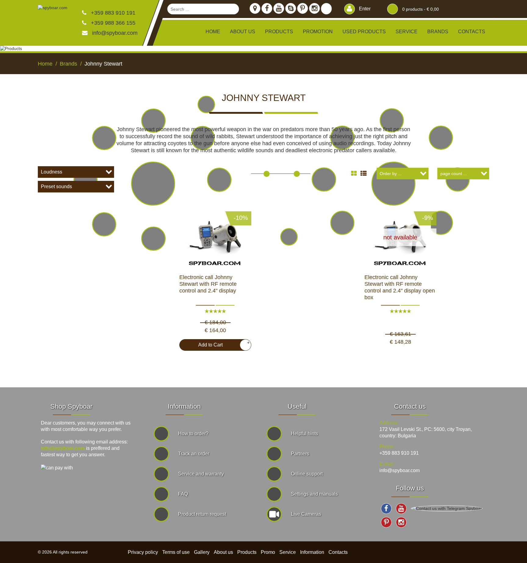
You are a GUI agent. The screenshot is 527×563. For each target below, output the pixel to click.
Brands (437, 31)
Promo (268, 552)
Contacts (471, 31)
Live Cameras (306, 514)
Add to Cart (221, 343)
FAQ (183, 494)
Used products (364, 31)
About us (242, 31)
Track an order (193, 453)
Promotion (318, 31)
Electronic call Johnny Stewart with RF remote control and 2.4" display (208, 284)
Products (246, 552)
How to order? (193, 433)
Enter (364, 8)
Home (213, 31)
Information (312, 552)
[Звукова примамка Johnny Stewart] (215, 237)
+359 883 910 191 (112, 13)
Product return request (202, 514)
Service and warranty (201, 473)
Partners (300, 453)
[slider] (267, 174)
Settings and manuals (314, 494)
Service (407, 31)
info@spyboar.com (115, 33)
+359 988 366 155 (112, 23)
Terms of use (176, 552)
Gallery (202, 552)
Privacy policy (143, 552)
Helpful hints (304, 433)
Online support (307, 473)
